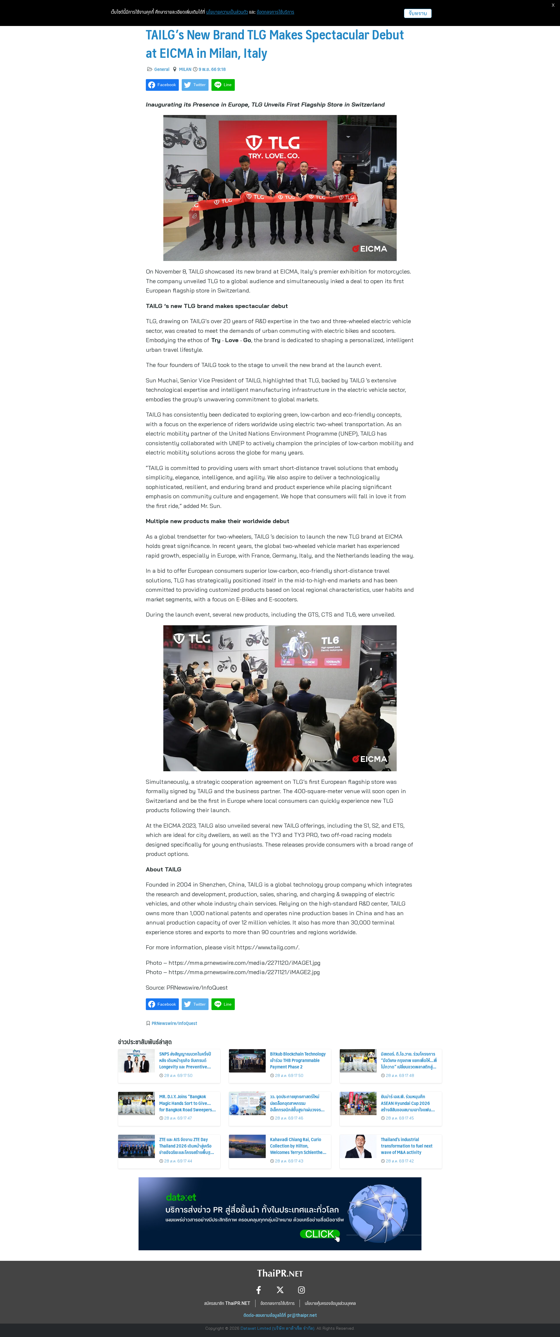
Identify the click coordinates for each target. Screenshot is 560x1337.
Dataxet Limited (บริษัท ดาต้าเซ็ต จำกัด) (277, 1328)
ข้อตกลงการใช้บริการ (275, 12)
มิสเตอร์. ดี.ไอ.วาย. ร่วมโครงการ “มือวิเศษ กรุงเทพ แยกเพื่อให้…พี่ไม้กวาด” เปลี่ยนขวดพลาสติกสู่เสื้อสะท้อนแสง (409, 1063)
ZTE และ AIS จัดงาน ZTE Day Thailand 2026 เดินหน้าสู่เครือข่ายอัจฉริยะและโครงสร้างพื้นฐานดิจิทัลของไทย (187, 1149)
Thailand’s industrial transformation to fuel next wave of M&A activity (407, 1145)
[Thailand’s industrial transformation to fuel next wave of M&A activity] (358, 1146)
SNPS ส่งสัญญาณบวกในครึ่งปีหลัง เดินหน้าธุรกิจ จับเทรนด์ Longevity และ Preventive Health (185, 1063)
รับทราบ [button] (418, 13)
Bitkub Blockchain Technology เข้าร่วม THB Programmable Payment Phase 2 (298, 1060)
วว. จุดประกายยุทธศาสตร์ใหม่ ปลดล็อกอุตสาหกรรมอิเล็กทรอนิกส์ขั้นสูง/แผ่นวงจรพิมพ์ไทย (295, 1106)
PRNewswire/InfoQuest (174, 1023)
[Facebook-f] (258, 1290)
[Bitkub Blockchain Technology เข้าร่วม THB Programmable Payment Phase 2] (247, 1061)
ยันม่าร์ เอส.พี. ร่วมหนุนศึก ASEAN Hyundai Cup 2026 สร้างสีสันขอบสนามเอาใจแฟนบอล (406, 1106)
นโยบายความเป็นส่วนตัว (227, 12)
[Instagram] (302, 1290)
